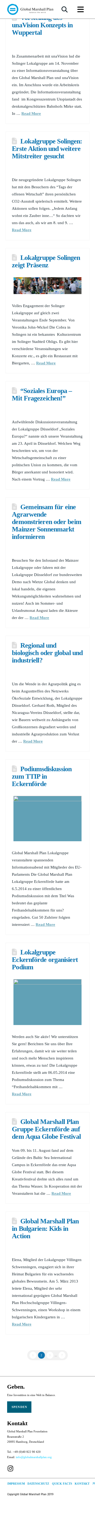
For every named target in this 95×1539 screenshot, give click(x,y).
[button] (64, 9)
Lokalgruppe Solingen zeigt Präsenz (46, 261)
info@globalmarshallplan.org (34, 1457)
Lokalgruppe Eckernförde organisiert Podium (45, 959)
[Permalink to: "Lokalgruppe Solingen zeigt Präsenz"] (47, 285)
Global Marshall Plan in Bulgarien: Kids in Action (45, 1228)
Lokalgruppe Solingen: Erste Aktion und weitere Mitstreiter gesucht (47, 148)
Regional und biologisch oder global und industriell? (47, 653)
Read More (31, 113)
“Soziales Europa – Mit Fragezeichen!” (42, 394)
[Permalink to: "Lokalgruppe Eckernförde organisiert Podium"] (47, 1002)
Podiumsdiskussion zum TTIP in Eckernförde (42, 776)
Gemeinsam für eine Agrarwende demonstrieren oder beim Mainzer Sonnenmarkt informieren (46, 521)
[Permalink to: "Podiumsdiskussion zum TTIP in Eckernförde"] (47, 818)
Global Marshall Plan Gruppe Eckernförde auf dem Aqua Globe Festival (46, 1129)
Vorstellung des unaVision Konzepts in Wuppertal (42, 25)
